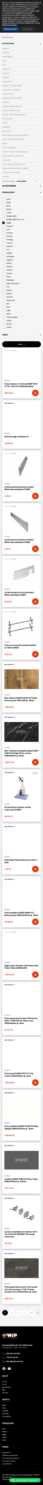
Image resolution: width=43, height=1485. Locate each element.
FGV (8, 229)
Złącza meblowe (9, 148)
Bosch (9, 209)
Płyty (4, 65)
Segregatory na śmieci (12, 98)
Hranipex (10, 256)
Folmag (9, 239)
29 (31, 1312)
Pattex (9, 273)
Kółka (4, 123)
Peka (8, 276)
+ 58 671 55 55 (12, 1357)
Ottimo (9, 270)
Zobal (8, 327)
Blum (8, 206)
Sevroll (9, 297)
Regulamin (28, 1475)
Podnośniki (7, 81)
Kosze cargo (7, 94)
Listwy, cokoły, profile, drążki (15, 152)
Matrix (9, 263)
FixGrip (9, 236)
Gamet (9, 246)
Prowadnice (7, 57)
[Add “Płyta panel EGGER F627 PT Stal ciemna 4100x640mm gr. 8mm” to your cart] (35, 1082)
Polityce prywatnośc (9, 25)
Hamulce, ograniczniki (12, 86)
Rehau (9, 293)
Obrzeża (5, 77)
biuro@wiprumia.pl (14, 1361)
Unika (8, 320)
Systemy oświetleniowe (12, 106)
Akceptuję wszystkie (10, 29)
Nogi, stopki (7, 119)
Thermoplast (12, 317)
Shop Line (10, 300)
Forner (9, 243)
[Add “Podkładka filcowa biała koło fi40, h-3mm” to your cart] (35, 869)
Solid (8, 310)
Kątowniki (6, 131)
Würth (9, 324)
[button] (25, 1480)
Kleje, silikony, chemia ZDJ (13, 156)
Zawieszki (6, 127)
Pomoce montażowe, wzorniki (15, 168)
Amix (8, 199)
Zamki (4, 143)
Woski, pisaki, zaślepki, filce (13, 164)
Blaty (4, 61)
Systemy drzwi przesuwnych (14, 115)
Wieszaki (5, 102)
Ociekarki (6, 160)
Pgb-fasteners (12, 283)
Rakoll (9, 290)
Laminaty (6, 69)
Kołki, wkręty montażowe (13, 139)
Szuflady (6, 53)
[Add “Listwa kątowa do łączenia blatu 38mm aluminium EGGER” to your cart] (35, 601)
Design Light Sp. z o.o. (15, 219)
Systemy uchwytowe (11, 172)
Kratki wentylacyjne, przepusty (15, 135)
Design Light (11, 216)
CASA (8, 212)
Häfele (9, 253)
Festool (9, 226)
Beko (8, 202)
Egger (8, 223)
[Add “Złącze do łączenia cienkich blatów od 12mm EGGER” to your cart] (35, 654)
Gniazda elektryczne (11, 110)
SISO (8, 307)
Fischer (9, 233)
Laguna (9, 260)
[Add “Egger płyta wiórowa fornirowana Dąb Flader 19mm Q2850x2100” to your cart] (35, 974)
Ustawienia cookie (27, 29)
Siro (8, 303)
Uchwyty (6, 73)
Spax (8, 314)
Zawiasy (5, 48)
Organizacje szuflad (11, 90)
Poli (7, 287)
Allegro (5, 177)
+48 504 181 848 (13, 1353)
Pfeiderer (10, 280)
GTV (8, 249)
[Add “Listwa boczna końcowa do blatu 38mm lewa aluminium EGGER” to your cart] (35, 496)
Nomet (9, 266)
